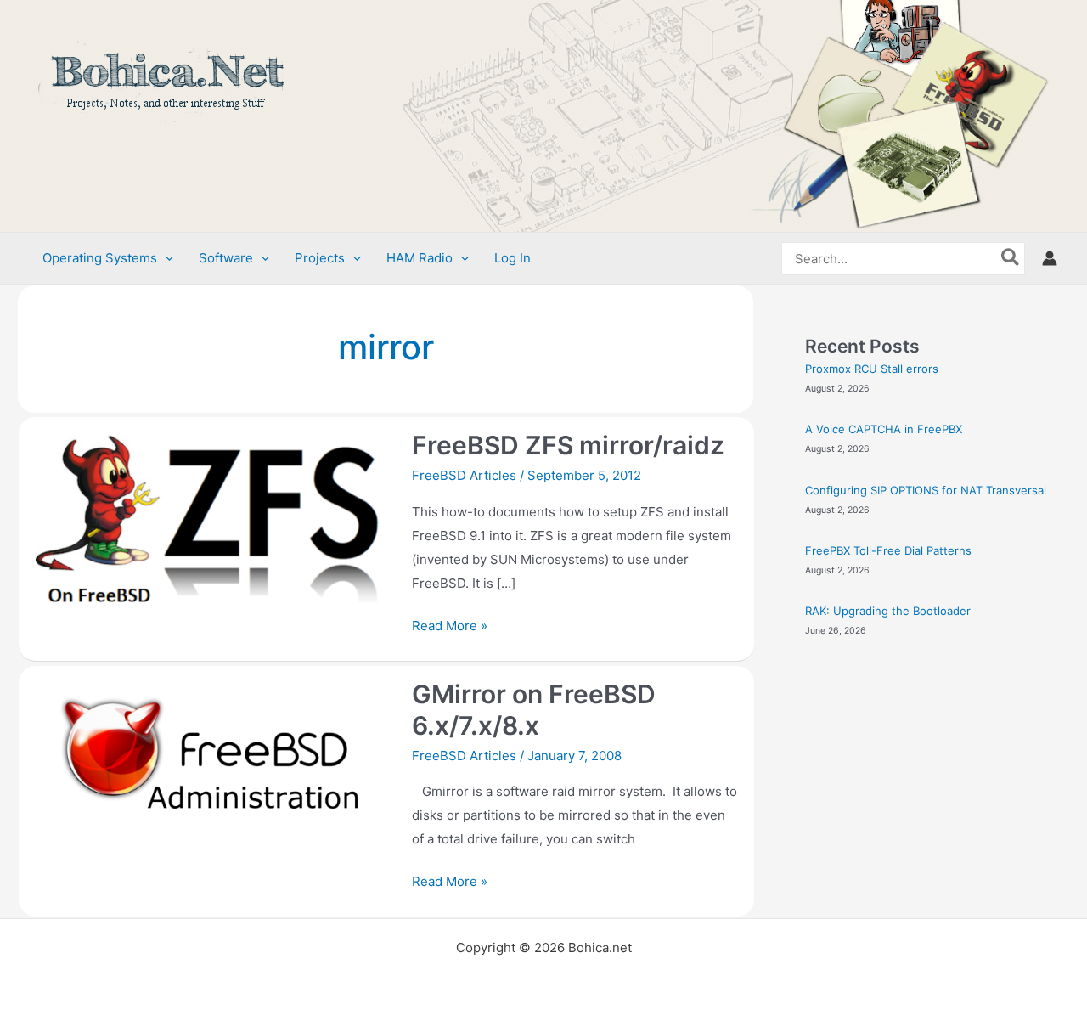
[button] (165, 258)
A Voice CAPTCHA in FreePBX (883, 429)
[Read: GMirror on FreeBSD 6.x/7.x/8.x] (211, 769)
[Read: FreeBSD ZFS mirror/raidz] (211, 521)
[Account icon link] (1049, 258)
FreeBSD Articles (464, 475)
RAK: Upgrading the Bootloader (888, 611)
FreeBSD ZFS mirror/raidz (568, 445)
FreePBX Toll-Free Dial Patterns (888, 550)
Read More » (449, 624)
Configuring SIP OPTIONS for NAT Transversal (925, 490)
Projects (320, 258)
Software (226, 258)
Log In (512, 258)
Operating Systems (99, 258)
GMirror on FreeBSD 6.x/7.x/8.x (534, 710)
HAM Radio (419, 258)
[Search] (1011, 258)
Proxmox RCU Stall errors (871, 368)
